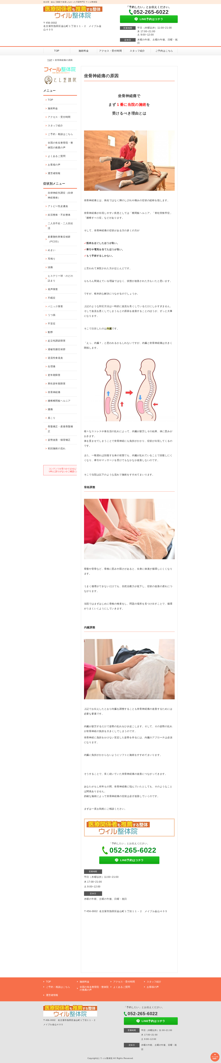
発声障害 (53, 289)
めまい (51, 250)
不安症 (51, 323)
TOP (56, 51)
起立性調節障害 (57, 340)
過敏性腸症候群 (57, 349)
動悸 (50, 332)
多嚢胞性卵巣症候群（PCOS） (59, 239)
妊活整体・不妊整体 (59, 215)
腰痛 (50, 409)
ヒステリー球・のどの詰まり (60, 278)
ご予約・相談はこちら (60, 134)
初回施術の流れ (57, 448)
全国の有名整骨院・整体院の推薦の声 (60, 145)
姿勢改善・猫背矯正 (59, 440)
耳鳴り (51, 258)
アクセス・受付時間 (110, 51)
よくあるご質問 (57, 156)
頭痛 (50, 267)
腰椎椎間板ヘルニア (59, 400)
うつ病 (51, 315)
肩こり (51, 418)
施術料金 (84, 51)
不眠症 (51, 298)
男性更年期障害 (57, 383)
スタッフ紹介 (137, 51)
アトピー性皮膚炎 (58, 206)
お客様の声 (54, 164)
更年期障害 (54, 375)
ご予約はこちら (164, 51)
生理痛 (51, 366)
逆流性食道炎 (55, 358)
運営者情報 (54, 173)
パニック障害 (55, 306)
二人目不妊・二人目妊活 (60, 225)
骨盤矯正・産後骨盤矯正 (60, 429)
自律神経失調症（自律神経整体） (60, 195)
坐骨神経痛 (54, 392)
